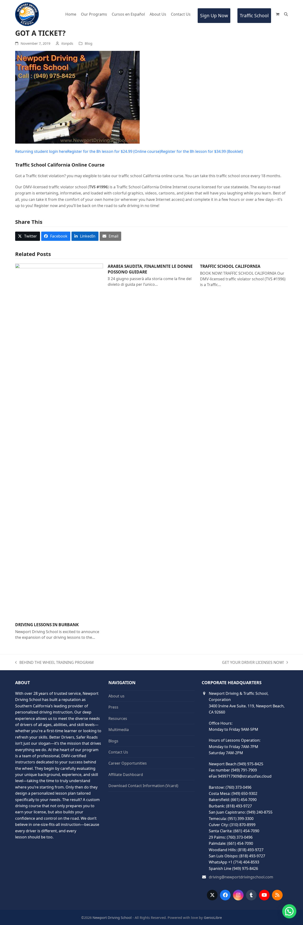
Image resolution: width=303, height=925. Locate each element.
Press (113, 707)
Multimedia (118, 729)
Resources (117, 718)
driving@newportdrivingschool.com (241, 877)
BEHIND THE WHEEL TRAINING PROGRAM (54, 662)
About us (116, 696)
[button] (277, 14)
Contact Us (118, 752)
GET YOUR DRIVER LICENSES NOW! (253, 662)
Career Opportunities (127, 763)
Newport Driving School (112, 917)
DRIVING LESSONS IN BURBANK (47, 624)
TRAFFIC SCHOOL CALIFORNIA (230, 266)
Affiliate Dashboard (125, 774)
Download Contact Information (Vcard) (143, 785)
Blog (88, 43)
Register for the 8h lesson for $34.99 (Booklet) (202, 151)
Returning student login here (41, 151)
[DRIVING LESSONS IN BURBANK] (59, 440)
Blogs (113, 741)
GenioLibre (213, 917)
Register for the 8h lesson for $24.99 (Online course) (114, 151)
